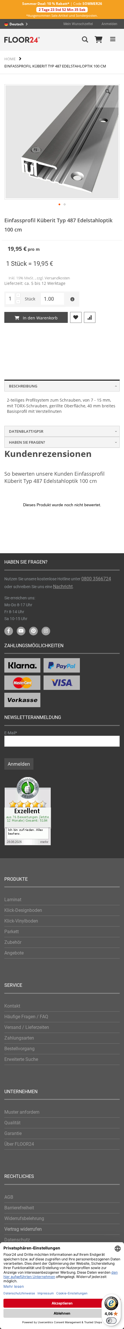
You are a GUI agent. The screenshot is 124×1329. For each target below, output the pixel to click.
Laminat (12, 899)
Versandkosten (57, 278)
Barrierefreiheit (19, 1208)
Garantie (13, 1133)
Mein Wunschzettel (78, 24)
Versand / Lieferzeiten (26, 1027)
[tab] (62, 385)
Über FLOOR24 (19, 1144)
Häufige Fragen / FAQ (26, 1016)
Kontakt (12, 1006)
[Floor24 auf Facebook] (8, 631)
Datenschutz (17, 1240)
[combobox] (17, 24)
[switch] (111, 1320)
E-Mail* (10, 733)
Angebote (14, 953)
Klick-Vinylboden (21, 921)
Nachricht (63, 586)
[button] (107, 96)
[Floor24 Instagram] (46, 631)
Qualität (12, 1122)
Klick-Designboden (23, 910)
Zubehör (12, 942)
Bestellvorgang (19, 1048)
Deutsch (17, 24)
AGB (8, 1197)
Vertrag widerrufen (23, 1229)
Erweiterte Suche (21, 1059)
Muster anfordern (22, 1112)
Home (10, 58)
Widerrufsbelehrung (24, 1218)
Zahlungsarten (19, 1038)
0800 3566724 (96, 578)
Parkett (11, 931)
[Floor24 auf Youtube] (21, 631)
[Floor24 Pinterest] (33, 631)
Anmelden (109, 24)
